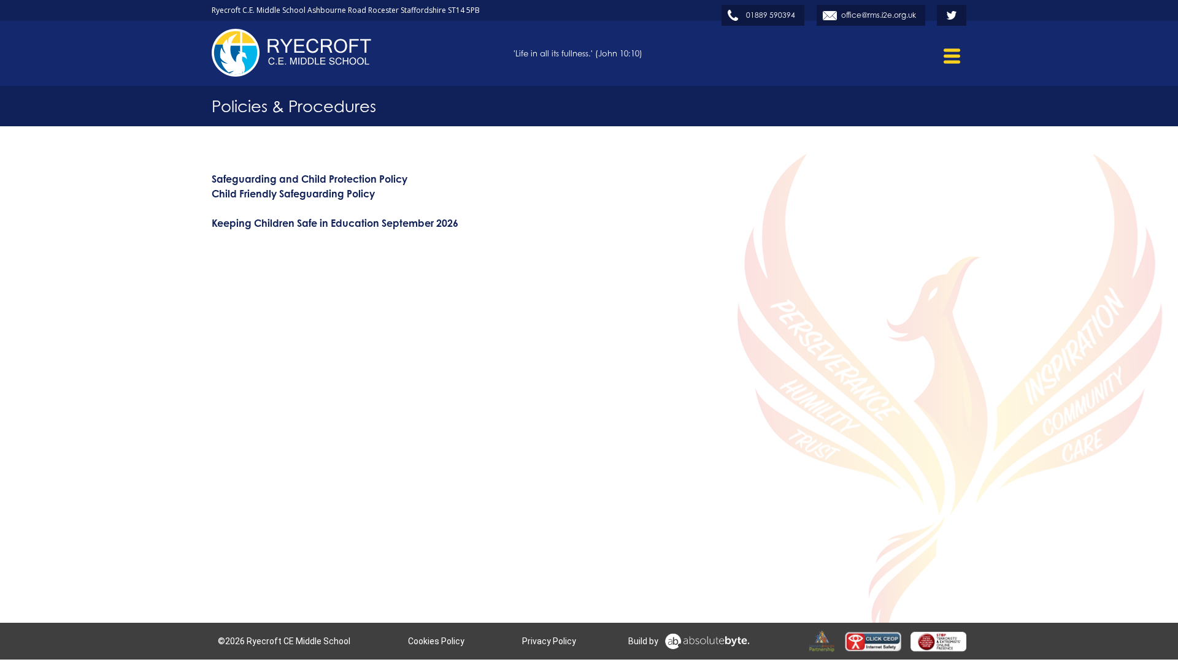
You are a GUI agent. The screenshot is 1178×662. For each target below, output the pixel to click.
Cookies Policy (436, 641)
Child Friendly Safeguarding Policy (293, 194)
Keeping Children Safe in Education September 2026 (335, 223)
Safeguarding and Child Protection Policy (309, 179)
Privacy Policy (549, 641)
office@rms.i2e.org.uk (878, 15)
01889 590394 (770, 15)
